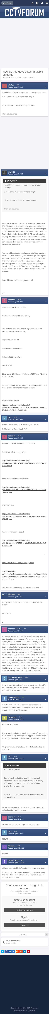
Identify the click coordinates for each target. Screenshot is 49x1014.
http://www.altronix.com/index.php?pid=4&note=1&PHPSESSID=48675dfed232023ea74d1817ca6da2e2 (24, 463)
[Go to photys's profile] (4, 86)
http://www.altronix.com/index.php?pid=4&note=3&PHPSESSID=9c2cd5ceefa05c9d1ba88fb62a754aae (24, 516)
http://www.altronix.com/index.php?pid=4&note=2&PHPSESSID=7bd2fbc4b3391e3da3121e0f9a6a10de (24, 489)
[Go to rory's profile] (4, 418)
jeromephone (13, 697)
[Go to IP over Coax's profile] (4, 861)
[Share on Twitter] (2, 951)
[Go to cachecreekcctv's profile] (4, 629)
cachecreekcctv (14, 629)
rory (10, 417)
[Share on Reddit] (17, 951)
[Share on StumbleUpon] (21, 951)
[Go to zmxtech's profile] (6, 594)
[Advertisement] (24, 43)
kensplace (12, 717)
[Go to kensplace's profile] (4, 718)
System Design (29, 77)
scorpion (11, 300)
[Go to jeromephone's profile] (4, 698)
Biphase (11, 846)
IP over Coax (13, 860)
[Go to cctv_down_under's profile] (4, 678)
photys (7, 77)
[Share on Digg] (10, 951)
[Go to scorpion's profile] (4, 300)
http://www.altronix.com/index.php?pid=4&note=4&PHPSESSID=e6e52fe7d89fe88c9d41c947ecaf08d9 (24, 543)
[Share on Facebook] (6, 951)
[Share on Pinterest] (28, 951)
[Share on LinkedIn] (24, 951)
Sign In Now (25, 925)
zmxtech (11, 595)
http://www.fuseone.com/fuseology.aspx (18, 563)
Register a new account (24, 910)
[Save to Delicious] (13, 951)
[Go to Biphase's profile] (4, 847)
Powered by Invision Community (24, 1010)
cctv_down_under (15, 677)
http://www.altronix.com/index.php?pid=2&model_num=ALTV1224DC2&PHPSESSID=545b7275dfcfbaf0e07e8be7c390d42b (24, 407)
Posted (15, 87)
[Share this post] (45, 87)
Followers (23, 934)
